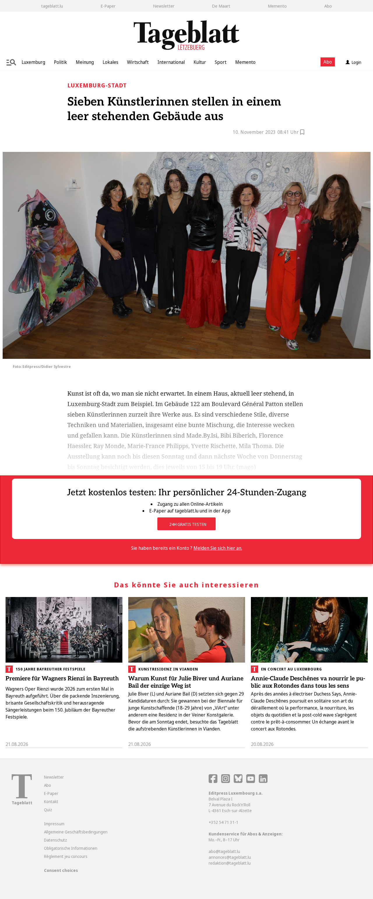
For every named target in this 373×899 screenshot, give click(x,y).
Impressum (54, 823)
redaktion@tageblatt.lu (230, 863)
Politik (60, 62)
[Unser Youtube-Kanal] (251, 781)
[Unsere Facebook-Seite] (213, 781)
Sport (220, 62)
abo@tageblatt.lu (224, 851)
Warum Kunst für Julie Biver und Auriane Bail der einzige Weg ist (185, 682)
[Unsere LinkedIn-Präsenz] (263, 781)
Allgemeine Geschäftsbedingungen (76, 832)
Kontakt (51, 801)
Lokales (110, 62)
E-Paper (108, 6)
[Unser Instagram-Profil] (225, 781)
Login (356, 62)
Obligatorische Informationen (70, 848)
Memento (277, 6)
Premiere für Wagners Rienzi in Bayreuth (62, 678)
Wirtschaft (138, 62)
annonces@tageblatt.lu (230, 857)
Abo (328, 6)
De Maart (221, 6)
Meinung (85, 62)
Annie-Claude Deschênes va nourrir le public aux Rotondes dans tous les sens (308, 682)
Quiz (48, 809)
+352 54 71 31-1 (223, 822)
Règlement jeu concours (65, 856)
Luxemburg (33, 62)
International (171, 62)
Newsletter (163, 6)
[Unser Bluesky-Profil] (238, 781)
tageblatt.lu (52, 6)
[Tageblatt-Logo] (22, 797)
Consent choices (61, 870)
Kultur (199, 62)
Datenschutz (55, 840)
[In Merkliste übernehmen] (302, 133)
